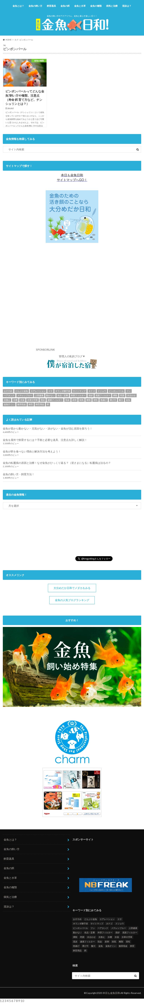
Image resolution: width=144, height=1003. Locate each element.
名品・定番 (62, 395)
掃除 (115, 395)
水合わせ (131, 395)
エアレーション (38, 391)
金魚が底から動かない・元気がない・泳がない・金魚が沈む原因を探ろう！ (47, 428)
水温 (22, 400)
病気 (81, 400)
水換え (7, 400)
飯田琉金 (21, 404)
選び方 (113, 400)
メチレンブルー (24, 395)
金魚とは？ (18, 5)
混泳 (43, 400)
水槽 (15, 400)
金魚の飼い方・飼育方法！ (18, 474)
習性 (95, 400)
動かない (50, 395)
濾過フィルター (55, 400)
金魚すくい (9, 404)
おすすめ (8, 391)
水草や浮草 (32, 400)
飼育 (31, 404)
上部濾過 (39, 395)
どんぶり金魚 (21, 391)
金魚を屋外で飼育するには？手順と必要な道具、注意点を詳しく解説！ (45, 439)
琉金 (67, 400)
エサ (50, 391)
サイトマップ (79, 391)
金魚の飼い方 (35, 5)
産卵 (74, 400)
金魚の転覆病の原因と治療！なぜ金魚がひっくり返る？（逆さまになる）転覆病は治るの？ (57, 462)
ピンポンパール (116, 391)
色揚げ (103, 400)
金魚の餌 (65, 5)
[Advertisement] (81, 298)
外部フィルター (78, 395)
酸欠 (121, 400)
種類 (88, 400)
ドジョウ (102, 391)
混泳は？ (126, 5)
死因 (122, 395)
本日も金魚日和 (111, 993)
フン (128, 391)
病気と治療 (112, 5)
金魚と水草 (80, 5)
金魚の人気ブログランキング (72, 600)
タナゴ (92, 391)
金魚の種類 (96, 5)
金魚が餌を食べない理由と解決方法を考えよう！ (32, 451)
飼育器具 (51, 5)
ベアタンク (9, 395)
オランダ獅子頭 (62, 391)
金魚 (128, 400)
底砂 (91, 395)
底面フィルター (103, 395)
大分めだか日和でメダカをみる (72, 587)
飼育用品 (40, 404)
